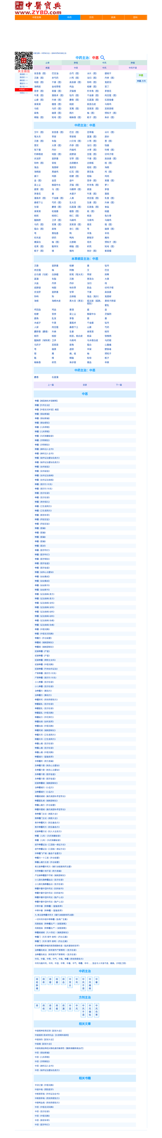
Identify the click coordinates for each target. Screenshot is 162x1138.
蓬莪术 (72, 323)
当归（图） (92, 78)
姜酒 (71, 309)
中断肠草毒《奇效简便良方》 (48, 1098)
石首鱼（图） (93, 207)
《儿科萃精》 (43, 427)
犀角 (36, 113)
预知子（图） (111, 113)
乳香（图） (110, 198)
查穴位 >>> (24, 86)
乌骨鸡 (108, 104)
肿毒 (76, 63)
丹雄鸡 (72, 150)
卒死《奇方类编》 (45, 761)
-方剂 (141, 81)
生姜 (71, 331)
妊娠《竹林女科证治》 (47, 669)
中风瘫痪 (90, 984)
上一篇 (51, 385)
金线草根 (56, 86)
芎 (36, 233)
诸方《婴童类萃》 (45, 757)
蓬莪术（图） (58, 95)
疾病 (113, 17)
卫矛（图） (57, 220)
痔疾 (44, 981)
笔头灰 (37, 136)
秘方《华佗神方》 (45, 717)
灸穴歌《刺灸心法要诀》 (48, 765)
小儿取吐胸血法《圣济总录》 (50, 880)
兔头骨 (108, 216)
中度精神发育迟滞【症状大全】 (49, 1031)
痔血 (63, 981)
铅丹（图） (74, 95)
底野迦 (72, 154)
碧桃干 (108, 73)
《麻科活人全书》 (45, 449)
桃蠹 (107, 211)
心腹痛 (108, 345)
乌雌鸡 (72, 220)
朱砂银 (72, 362)
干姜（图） (57, 82)
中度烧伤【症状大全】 (45, 1039)
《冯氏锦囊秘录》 (45, 436)
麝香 (36, 377)
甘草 (71, 292)
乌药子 (37, 345)
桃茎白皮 (91, 104)
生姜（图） (92, 202)
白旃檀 (55, 274)
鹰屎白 (37, 242)
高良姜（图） (76, 82)
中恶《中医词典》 (43, 1116)
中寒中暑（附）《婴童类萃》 (49, 906)
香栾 (89, 224)
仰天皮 (37, 238)
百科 (135, 17)
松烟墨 (55, 211)
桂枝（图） (92, 167)
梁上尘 (37, 185)
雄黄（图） (57, 113)
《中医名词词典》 (45, 634)
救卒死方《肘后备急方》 (48, 823)
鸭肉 (71, 238)
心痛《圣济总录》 (45, 744)
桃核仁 (55, 216)
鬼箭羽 (108, 82)
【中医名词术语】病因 (47, 410)
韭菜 (54, 180)
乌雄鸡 (108, 220)
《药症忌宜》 (43, 519)
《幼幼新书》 (43, 585)
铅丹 (107, 266)
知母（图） (57, 117)
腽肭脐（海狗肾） (42, 340)
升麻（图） (57, 100)
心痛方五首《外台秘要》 (48, 862)
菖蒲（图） (92, 136)
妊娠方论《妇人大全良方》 (49, 831)
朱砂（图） (110, 117)
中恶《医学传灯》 (43, 1125)
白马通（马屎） (42, 274)
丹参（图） (110, 78)
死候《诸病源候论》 (46, 730)
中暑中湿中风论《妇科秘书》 (50, 889)
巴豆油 (55, 73)
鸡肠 (54, 176)
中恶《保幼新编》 (43, 1053)
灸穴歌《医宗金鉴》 (46, 774)
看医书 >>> (24, 83)
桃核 (36, 216)
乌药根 (108, 340)
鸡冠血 (37, 309)
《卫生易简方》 (44, 506)
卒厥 (107, 362)
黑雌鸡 (55, 172)
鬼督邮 (55, 167)
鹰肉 (107, 238)
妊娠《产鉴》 (43, 651)
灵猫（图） (74, 185)
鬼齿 (36, 167)
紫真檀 (108, 251)
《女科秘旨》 (43, 467)
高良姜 (108, 292)
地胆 (54, 288)
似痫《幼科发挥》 (45, 722)
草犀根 (72, 136)
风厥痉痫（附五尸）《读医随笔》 (51, 924)
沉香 (36, 266)
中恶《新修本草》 (43, 1120)
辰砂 (107, 136)
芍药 (107, 327)
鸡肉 (107, 176)
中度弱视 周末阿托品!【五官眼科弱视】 (52, 1035)
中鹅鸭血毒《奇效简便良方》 (48, 1103)
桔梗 (71, 266)
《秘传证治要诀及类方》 (48, 458)
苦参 (54, 314)
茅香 (107, 189)
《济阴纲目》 (43, 440)
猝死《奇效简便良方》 (47, 700)
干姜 (89, 292)
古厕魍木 (73, 163)
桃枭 (89, 216)
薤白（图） (39, 229)
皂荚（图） (39, 246)
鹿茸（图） (39, 189)
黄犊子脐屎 (110, 301)
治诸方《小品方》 (45, 787)
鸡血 (71, 86)
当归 (89, 283)
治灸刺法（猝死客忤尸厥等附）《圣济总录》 (56, 950)
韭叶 (71, 180)
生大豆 (72, 202)
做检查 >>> (24, 80)
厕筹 (107, 274)
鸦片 (71, 113)
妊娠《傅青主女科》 (46, 660)
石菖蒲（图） (93, 100)
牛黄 (54, 323)
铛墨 (107, 145)
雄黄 (54, 349)
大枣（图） (92, 150)
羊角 (89, 233)
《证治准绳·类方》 (45, 594)
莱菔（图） (57, 91)
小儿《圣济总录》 (45, 682)
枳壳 (89, 246)
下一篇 (119, 385)
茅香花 (108, 91)
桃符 (107, 331)
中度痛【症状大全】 (44, 1044)
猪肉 (71, 251)
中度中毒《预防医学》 (45, 1089)
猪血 (89, 362)
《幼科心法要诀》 (45, 572)
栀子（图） (92, 117)
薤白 (89, 345)
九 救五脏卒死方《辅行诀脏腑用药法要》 (55, 915)
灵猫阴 (108, 314)
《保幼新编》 (43, 414)
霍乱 (107, 305)
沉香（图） (39, 78)
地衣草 (72, 288)
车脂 (54, 141)
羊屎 (89, 349)
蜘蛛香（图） (76, 117)
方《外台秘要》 (44, 638)
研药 (54, 238)
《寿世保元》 (43, 502)
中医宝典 (36, 17)
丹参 (54, 283)
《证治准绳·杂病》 (45, 620)
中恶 (76, 68)
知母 (89, 358)
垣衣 (89, 242)
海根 (107, 167)
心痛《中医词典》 (45, 752)
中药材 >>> (23, 90)
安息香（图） (40, 73)
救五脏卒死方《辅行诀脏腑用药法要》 (54, 867)
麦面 (89, 189)
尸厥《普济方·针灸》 (46, 673)
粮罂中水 (56, 185)
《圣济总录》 (43, 493)
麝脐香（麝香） (42, 331)
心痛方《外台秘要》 (46, 805)
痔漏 (47, 68)
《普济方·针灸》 (44, 484)
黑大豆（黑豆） (77, 301)
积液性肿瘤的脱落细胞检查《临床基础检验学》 (57, 946)
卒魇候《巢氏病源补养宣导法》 (51, 809)
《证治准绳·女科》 (45, 603)
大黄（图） (57, 145)
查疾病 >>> (24, 74)
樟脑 (71, 358)
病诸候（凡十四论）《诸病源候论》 (52, 932)
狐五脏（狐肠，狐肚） (94, 302)
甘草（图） (74, 158)
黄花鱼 (90, 172)
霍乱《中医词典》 (45, 713)
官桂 (54, 163)
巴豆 (107, 270)
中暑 (96, 981)
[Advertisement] (81, 36)
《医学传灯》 (43, 550)
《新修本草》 (43, 515)
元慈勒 (72, 242)
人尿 (36, 327)
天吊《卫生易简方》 (46, 735)
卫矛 (54, 340)
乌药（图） (57, 108)
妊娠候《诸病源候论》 (47, 783)
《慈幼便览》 (43, 423)
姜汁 (36, 176)
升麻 (54, 331)
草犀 (54, 136)
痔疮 (44, 1007)
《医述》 (41, 546)
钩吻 (36, 296)
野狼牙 (90, 238)
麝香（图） (74, 100)
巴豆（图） (74, 132)
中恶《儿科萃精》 (43, 1057)
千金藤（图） (93, 95)
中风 (104, 63)
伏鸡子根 (109, 154)
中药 (69, 17)
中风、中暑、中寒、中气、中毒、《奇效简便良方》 (59, 959)
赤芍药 (55, 78)
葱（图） (109, 141)
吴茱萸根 (109, 108)
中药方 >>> (24, 93)
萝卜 (107, 185)
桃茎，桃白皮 (76, 336)
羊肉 (107, 233)
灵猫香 (72, 91)
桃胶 (71, 104)
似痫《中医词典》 (45, 726)
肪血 (89, 288)
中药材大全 (45, 53)
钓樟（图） (110, 150)
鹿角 (36, 318)
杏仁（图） (74, 229)
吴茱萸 (55, 345)
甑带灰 (55, 246)
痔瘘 (50, 981)
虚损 (71, 349)
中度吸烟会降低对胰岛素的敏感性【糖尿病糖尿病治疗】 (59, 1048)
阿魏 (71, 270)
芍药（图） (57, 202)
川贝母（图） (76, 141)
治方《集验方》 (44, 691)
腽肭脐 (37, 220)
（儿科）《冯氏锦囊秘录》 (48, 836)
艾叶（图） (39, 132)
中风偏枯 (90, 1010)
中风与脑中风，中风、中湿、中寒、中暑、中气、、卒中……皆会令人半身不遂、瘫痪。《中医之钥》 (81, 963)
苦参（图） (39, 91)
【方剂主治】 (43, 405)
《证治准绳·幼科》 (45, 612)
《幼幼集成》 (43, 577)
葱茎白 (90, 279)
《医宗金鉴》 (43, 563)
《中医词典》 (43, 629)
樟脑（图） (39, 117)
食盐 (107, 207)
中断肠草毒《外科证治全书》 (48, 1094)
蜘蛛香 (37, 362)
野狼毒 (108, 349)
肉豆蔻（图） (111, 95)
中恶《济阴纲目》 (43, 1061)
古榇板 (90, 163)
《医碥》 (41, 528)
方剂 (91, 17)
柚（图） (91, 113)
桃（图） (91, 211)
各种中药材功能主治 (58, 53)
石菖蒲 (55, 377)
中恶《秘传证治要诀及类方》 (48, 1070)
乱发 (54, 318)
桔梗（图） (92, 86)
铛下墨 (37, 150)
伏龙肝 (37, 158)
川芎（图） (74, 78)
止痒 (47, 63)
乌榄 (36, 108)
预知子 (108, 353)
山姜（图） (39, 100)
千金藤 (90, 323)
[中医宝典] (38, 14)
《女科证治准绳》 (45, 475)
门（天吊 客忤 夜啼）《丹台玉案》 (52, 937)
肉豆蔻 (37, 270)
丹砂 (54, 150)
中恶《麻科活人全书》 (45, 1066)
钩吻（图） (92, 82)
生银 (36, 207)
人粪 (71, 198)
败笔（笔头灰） (77, 274)
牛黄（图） (39, 95)
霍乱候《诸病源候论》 (47, 801)
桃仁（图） (74, 216)
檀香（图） (57, 104)
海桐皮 (37, 86)
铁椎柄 (108, 336)
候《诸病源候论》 (45, 642)
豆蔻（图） (92, 154)
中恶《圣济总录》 (43, 1111)
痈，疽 (72, 353)
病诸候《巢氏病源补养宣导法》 (51, 796)
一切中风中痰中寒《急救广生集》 (52, 919)
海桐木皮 (56, 301)
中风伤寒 (96, 1010)
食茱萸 (37, 104)
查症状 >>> (24, 77)
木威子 (37, 323)
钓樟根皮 (38, 154)
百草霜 (90, 132)
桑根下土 (38, 202)
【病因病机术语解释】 (47, 401)
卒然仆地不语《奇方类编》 (49, 871)
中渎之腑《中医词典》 (45, 1085)
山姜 (89, 327)
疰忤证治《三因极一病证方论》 (51, 845)
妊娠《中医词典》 (45, 664)
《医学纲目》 (43, 559)
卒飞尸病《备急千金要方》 (49, 853)
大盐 (36, 283)
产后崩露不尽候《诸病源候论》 (51, 875)
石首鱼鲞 (109, 100)
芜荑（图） (74, 108)
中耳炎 (70, 982)
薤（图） (109, 224)
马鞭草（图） (76, 189)
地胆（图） (39, 82)
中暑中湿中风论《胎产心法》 (50, 897)
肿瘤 (133, 63)
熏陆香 (55, 233)
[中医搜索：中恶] (102, 58)
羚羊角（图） (93, 91)
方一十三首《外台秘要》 (48, 858)
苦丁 (107, 86)
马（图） (56, 189)
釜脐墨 (55, 158)
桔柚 (89, 176)
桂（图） (109, 163)
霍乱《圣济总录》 (45, 704)
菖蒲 (36, 279)
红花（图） (74, 172)
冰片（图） (92, 73)
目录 (85, 385)
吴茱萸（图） (93, 108)
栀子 (107, 358)
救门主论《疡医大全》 (47, 814)
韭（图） (38, 180)
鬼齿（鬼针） (93, 296)
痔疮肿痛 (37, 984)
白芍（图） (74, 73)
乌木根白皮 (92, 340)
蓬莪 (107, 194)
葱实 (36, 145)
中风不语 (133, 68)
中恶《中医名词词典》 (45, 1107)
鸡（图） (109, 172)
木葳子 (72, 194)
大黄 (107, 279)
